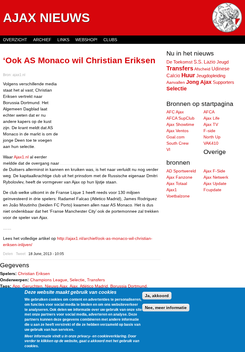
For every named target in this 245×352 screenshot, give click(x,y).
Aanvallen (175, 82)
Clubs (110, 39)
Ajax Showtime (180, 124)
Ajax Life (211, 118)
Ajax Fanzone (179, 177)
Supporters (223, 82)
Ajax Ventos (177, 130)
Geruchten (32, 286)
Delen (8, 254)
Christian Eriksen (34, 273)
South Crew (177, 143)
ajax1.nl (19, 75)
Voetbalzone (178, 196)
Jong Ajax (199, 82)
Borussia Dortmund (128, 286)
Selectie (77, 279)
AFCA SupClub (180, 118)
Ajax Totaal (176, 183)
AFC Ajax (175, 111)
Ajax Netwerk (215, 177)
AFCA (209, 111)
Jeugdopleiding (210, 75)
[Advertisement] (110, 122)
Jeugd (223, 61)
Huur (188, 75)
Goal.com (175, 137)
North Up (211, 137)
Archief (42, 39)
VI (168, 149)
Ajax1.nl (21, 157)
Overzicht (15, 39)
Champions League (48, 279)
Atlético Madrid (94, 286)
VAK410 (210, 143)
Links (63, 39)
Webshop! (86, 39)
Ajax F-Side (214, 171)
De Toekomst (179, 61)
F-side (209, 130)
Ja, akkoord (157, 295)
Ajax (74, 286)
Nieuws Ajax (56, 286)
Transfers (96, 279)
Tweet (20, 254)
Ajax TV (210, 124)
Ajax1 (171, 189)
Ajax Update (214, 183)
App (16, 286)
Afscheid (202, 69)
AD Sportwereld (181, 171)
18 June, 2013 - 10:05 (46, 254)
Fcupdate (212, 189)
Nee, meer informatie (166, 307)
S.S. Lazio (204, 61)
